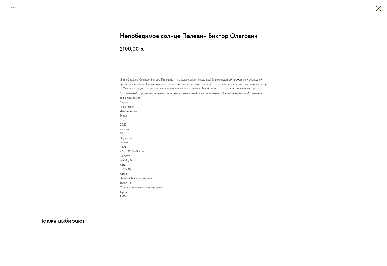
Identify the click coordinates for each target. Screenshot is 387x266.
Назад (13, 7)
